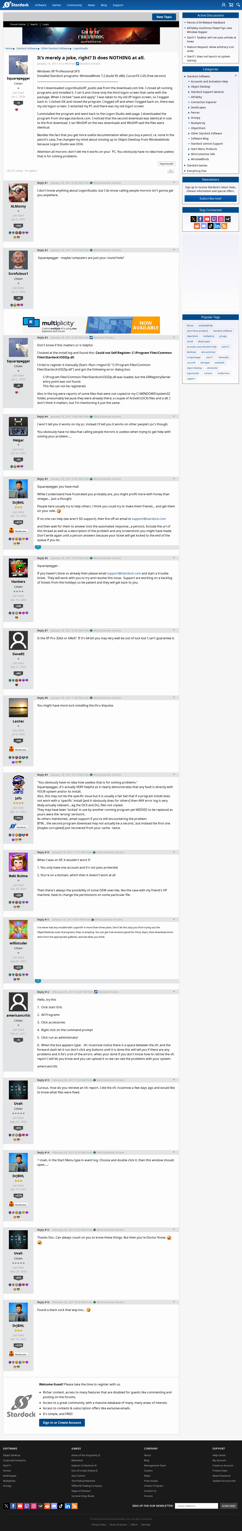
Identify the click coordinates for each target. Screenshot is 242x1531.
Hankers (18, 581)
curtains (208, 373)
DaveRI (18, 654)
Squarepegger (18, 78)
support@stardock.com (149, 519)
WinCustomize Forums (107, 183)
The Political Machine (83, 1480)
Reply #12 (43, 992)
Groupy (7, 1485)
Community (74, 5)
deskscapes (204, 341)
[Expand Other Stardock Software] (189, 134)
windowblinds (206, 325)
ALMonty (18, 206)
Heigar (18, 440)
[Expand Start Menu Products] (189, 149)
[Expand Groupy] (189, 118)
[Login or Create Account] (224, 5)
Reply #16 (43, 1302)
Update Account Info (224, 1480)
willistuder (18, 943)
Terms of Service (118, 1524)
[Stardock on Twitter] (193, 219)
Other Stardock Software (55, 48)
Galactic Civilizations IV (84, 1465)
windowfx (219, 362)
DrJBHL (18, 502)
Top (174, 182)
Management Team (155, 1465)
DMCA (134, 1524)
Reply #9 (42, 774)
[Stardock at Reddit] (197, 226)
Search (34, 24)
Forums (148, 1496)
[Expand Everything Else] (185, 171)
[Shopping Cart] (231, 5)
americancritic (18, 1015)
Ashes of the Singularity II (85, 1455)
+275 (18, 967)
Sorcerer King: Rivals (82, 1496)
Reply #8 (42, 698)
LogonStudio (80, 48)
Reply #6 (42, 558)
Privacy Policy (99, 1524)
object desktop (194, 368)
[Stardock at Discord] (203, 226)
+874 (18, 1128)
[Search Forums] (238, 5)
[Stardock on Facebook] (200, 219)
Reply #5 (42, 479)
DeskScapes (9, 1475)
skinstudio (223, 357)
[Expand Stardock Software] (185, 76)
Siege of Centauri (81, 1491)
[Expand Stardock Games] (185, 165)
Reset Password (221, 1475)
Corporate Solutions (14, 1460)
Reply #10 (43, 852)
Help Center (219, 1455)
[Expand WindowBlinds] (189, 160)
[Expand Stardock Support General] (189, 92)
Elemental (77, 1460)
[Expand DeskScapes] (189, 108)
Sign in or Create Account (62, 1423)
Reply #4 (42, 416)
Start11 (7, 1465)
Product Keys (220, 1470)
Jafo (18, 798)
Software (40, 5)
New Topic (164, 17)
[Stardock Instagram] (220, 219)
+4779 (18, 522)
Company (151, 1448)
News (91, 5)
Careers (148, 1470)
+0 (18, 102)
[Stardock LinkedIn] (217, 226)
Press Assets (151, 1480)
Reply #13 (43, 1080)
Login (46, 24)
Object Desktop (11, 1455)
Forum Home (18, 24)
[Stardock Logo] (15, 4)
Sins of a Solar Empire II (84, 1470)
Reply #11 (43, 919)
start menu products (197, 330)
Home (8, 48)
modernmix (223, 373)
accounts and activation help (202, 346)
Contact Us (150, 1491)
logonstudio (167, 163)
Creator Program (153, 1485)
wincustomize (208, 352)
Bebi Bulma (18, 876)
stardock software (222, 330)
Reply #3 (42, 337)
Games (56, 5)
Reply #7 (42, 630)
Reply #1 (42, 183)
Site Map (145, 1524)
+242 (18, 225)
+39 (18, 298)
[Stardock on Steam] (227, 219)
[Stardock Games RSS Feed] (224, 226)
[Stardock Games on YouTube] (207, 219)
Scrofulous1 (18, 273)
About (147, 1455)
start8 (190, 341)
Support (118, 5)
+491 (18, 673)
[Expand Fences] (189, 113)
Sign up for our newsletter (152, 1505)
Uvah (18, 1103)
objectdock (192, 336)
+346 (18, 740)
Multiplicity (9, 1480)
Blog (104, 5)
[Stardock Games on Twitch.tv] (214, 219)
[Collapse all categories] (235, 75)
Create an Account (223, 1465)
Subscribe (229, 1506)
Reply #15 (43, 1230)
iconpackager (194, 357)
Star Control (78, 1475)
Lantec (18, 721)
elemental (212, 368)
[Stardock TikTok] (210, 226)
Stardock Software (26, 48)
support (191, 378)
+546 (18, 606)
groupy (223, 336)
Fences (7, 1470)
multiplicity (208, 336)
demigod (205, 362)
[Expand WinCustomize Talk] (189, 154)
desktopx (191, 352)
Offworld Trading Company (86, 1485)
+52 (18, 459)
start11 (209, 357)
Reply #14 (43, 1152)
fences (190, 325)
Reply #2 (42, 250)
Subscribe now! (211, 198)
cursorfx (191, 362)
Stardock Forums (90, 63)
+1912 (18, 818)
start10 (225, 346)
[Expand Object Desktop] (189, 87)
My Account (219, 1460)
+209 (18, 895)
